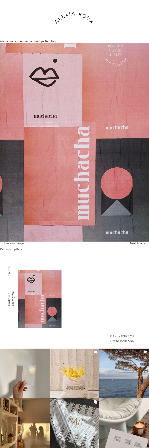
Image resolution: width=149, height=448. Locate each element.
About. (139, 172)
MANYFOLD (127, 340)
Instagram (13, 298)
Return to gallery (11, 249)
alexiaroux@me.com (101, 291)
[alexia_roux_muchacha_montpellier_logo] (74, 142)
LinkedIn (9, 299)
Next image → (139, 243)
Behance (9, 272)
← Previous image (12, 243)
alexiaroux (74, 18)
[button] (25, 373)
